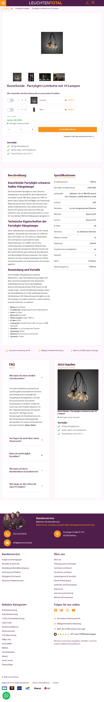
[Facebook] (55, 611)
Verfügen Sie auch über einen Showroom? (24, 439)
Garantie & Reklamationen (13, 581)
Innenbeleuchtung (9, 610)
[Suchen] (93, 2)
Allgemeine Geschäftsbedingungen (15, 683)
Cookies (56, 683)
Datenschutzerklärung (41, 683)
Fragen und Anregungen (12, 560)
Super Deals (7, 623)
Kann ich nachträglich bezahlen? (19, 455)
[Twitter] (62, 611)
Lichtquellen (7, 644)
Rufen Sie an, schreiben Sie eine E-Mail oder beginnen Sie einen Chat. (65, 525)
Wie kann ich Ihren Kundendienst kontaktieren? (23, 470)
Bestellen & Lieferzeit (11, 564)
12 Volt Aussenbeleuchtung (13, 619)
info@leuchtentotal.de (22, 543)
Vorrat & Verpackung (62, 581)
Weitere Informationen (63, 598)
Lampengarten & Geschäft (65, 577)
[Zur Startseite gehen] (47, 3)
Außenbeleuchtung (10, 614)
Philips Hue (6, 640)
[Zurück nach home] (12, 8)
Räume (5, 656)
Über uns (57, 560)
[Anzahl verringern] (9, 130)
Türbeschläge (7, 665)
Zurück (5, 9)
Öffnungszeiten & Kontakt (65, 564)
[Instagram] (67, 611)
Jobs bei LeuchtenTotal (63, 593)
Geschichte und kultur (63, 572)
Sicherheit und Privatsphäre (65, 585)
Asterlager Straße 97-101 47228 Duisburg (73, 534)
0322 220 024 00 (19, 534)
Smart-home (7, 661)
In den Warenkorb (68, 130)
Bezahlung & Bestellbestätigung (15, 568)
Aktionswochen (8, 631)
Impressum (58, 589)
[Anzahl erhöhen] (33, 130)
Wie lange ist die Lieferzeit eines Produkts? (22, 485)
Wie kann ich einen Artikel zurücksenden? (22, 377)
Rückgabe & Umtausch (11, 577)
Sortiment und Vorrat (63, 568)
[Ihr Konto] (87, 2)
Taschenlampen (8, 652)
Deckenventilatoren (10, 627)
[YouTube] (73, 611)
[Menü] (3, 3)
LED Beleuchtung (9, 635)
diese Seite (30, 425)
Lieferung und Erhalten (11, 572)
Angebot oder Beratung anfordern (78, 137)
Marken (5, 648)
